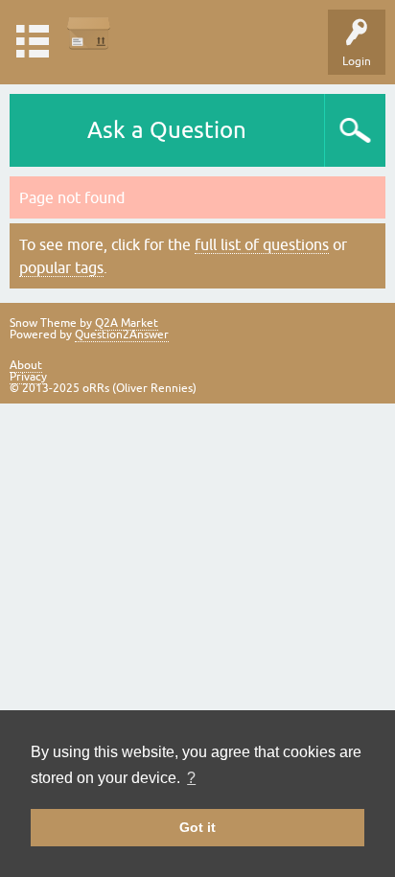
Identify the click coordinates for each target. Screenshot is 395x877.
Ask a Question (166, 130)
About (26, 365)
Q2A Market (126, 323)
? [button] (191, 778)
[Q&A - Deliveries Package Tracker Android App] (88, 33)
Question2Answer (122, 334)
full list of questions (262, 244)
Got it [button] (197, 827)
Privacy (28, 376)
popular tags (61, 267)
